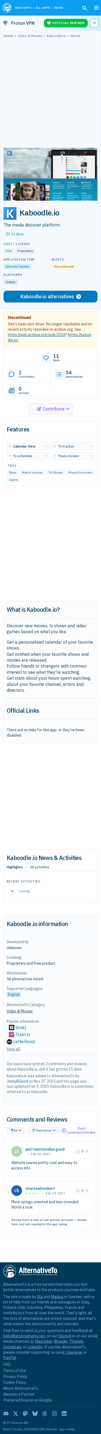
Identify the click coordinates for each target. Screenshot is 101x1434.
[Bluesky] (35, 1413)
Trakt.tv (22, 1034)
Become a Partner (18, 1394)
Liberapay (74, 1352)
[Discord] (6, 1413)
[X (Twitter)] (15, 1413)
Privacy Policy (15, 1376)
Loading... (25, 891)
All (15, 1130)
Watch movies (32, 472)
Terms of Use (14, 1370)
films (12, 472)
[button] (15, 234)
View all (13, 1049)
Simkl (20, 1027)
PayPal (9, 1357)
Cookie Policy (14, 1382)
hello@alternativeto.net (24, 1335)
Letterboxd (24, 1041)
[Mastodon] (25, 1413)
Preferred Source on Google (27, 1400)
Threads (76, 1341)
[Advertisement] (50, 94)
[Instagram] (54, 1413)
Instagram (12, 1346)
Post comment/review (81, 1130)
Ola (40, 1296)
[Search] (85, 8)
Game (13, 480)
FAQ (7, 1364)
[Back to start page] (7, 8)
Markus (57, 1296)
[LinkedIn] (64, 1413)
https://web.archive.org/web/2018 (36, 334)
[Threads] (44, 1413)
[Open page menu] (96, 7)
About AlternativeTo (20, 1388)
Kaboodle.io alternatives (47, 296)
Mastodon (43, 1341)
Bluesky (60, 1341)
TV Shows (55, 472)
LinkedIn (35, 1346)
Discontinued (19, 317)
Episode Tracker (17, 266)
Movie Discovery (80, 472)
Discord (64, 1335)
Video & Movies (20, 1011)
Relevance (43, 1130)
